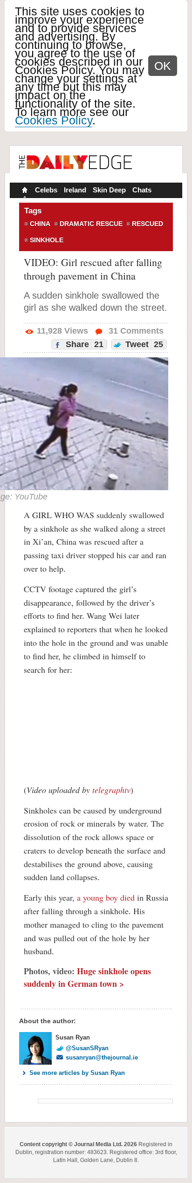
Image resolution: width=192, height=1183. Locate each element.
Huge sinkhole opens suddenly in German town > (87, 977)
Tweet (143, 344)
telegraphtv (111, 789)
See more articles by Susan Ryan (77, 1072)
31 (135, 330)
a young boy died (106, 897)
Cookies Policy (53, 120)
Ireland (75, 190)
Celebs (46, 190)
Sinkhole (46, 240)
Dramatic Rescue (91, 223)
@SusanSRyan (87, 1048)
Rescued (147, 223)
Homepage (23, 191)
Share (83, 344)
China (40, 223)
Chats (141, 190)
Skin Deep (109, 190)
